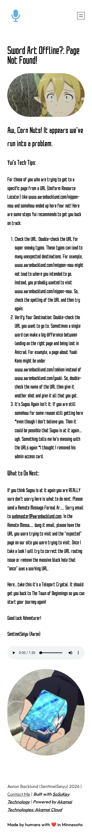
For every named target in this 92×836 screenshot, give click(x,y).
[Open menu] (81, 15)
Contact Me (18, 794)
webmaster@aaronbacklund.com (37, 516)
